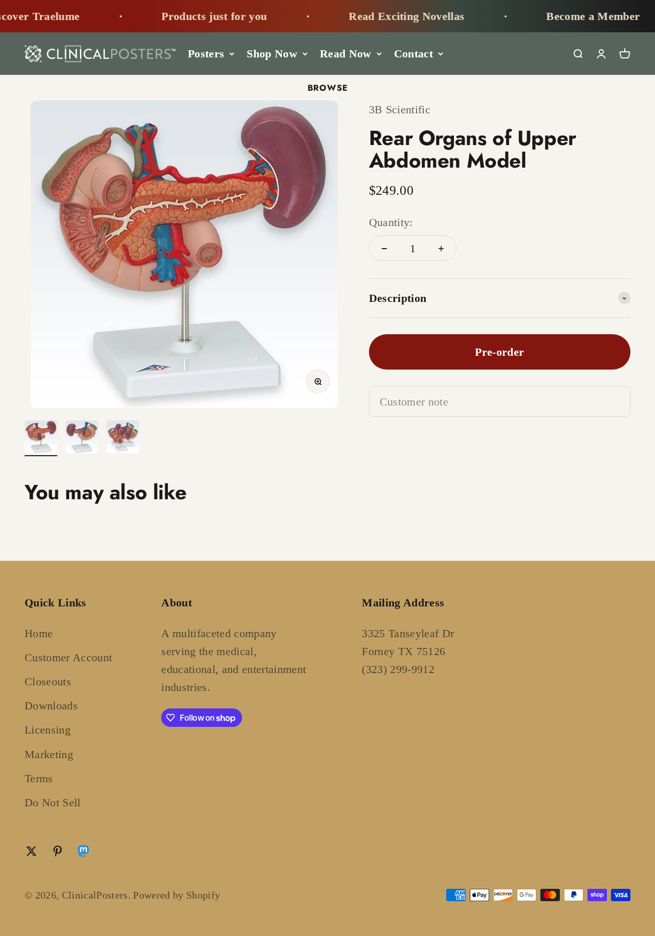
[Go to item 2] (82, 438)
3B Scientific (399, 109)
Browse (328, 88)
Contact (413, 53)
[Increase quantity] (441, 248)
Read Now (346, 53)
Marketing (49, 754)
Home (39, 633)
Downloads (51, 705)
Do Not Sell (53, 802)
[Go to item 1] (41, 438)
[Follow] (83, 853)
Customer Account (68, 657)
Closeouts (48, 681)
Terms (39, 778)
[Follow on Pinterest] (57, 851)
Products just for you (199, 16)
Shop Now (272, 53)
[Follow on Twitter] (31, 851)
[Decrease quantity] (384, 248)
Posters (206, 53)
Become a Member (578, 16)
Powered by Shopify (176, 895)
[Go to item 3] (122, 438)
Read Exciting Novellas (392, 16)
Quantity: (391, 222)
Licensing (48, 729)
